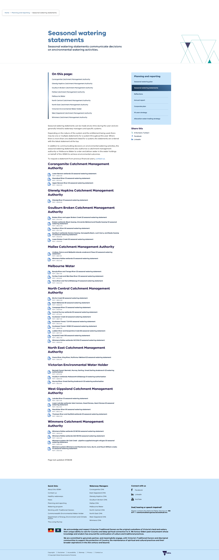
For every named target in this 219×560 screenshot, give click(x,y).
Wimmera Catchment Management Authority (69, 117)
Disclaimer (61, 552)
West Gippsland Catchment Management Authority (72, 113)
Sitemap (81, 552)
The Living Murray (55, 522)
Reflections (138, 94)
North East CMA (96, 513)
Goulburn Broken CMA (98, 500)
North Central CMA (97, 510)
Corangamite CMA (97, 489)
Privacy (89, 552)
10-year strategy (140, 112)
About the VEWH (54, 489)
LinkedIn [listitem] (137, 139)
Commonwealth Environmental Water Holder (66, 513)
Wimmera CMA (95, 520)
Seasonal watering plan (143, 82)
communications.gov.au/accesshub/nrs (152, 512)
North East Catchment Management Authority (70, 105)
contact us (100, 158)
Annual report (139, 100)
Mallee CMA (94, 503)
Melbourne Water (58, 96)
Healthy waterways (55, 496)
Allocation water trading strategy (147, 119)
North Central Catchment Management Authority (71, 100)
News (50, 500)
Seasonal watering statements (146, 88)
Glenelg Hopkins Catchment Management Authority (72, 83)
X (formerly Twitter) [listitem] (141, 133)
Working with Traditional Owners (61, 510)
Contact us (52, 493)
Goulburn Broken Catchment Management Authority (72, 88)
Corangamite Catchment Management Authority (71, 79)
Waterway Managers (99, 486)
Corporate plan (140, 106)
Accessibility (72, 552)
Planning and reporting (57, 503)
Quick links (53, 486)
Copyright (51, 552)
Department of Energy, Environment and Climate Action (67, 518)
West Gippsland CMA (98, 517)
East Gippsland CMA (98, 493)
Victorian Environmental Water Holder (67, 109)
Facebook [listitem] (138, 136)
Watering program (55, 507)
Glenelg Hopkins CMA (98, 496)
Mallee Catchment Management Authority (68, 92)
